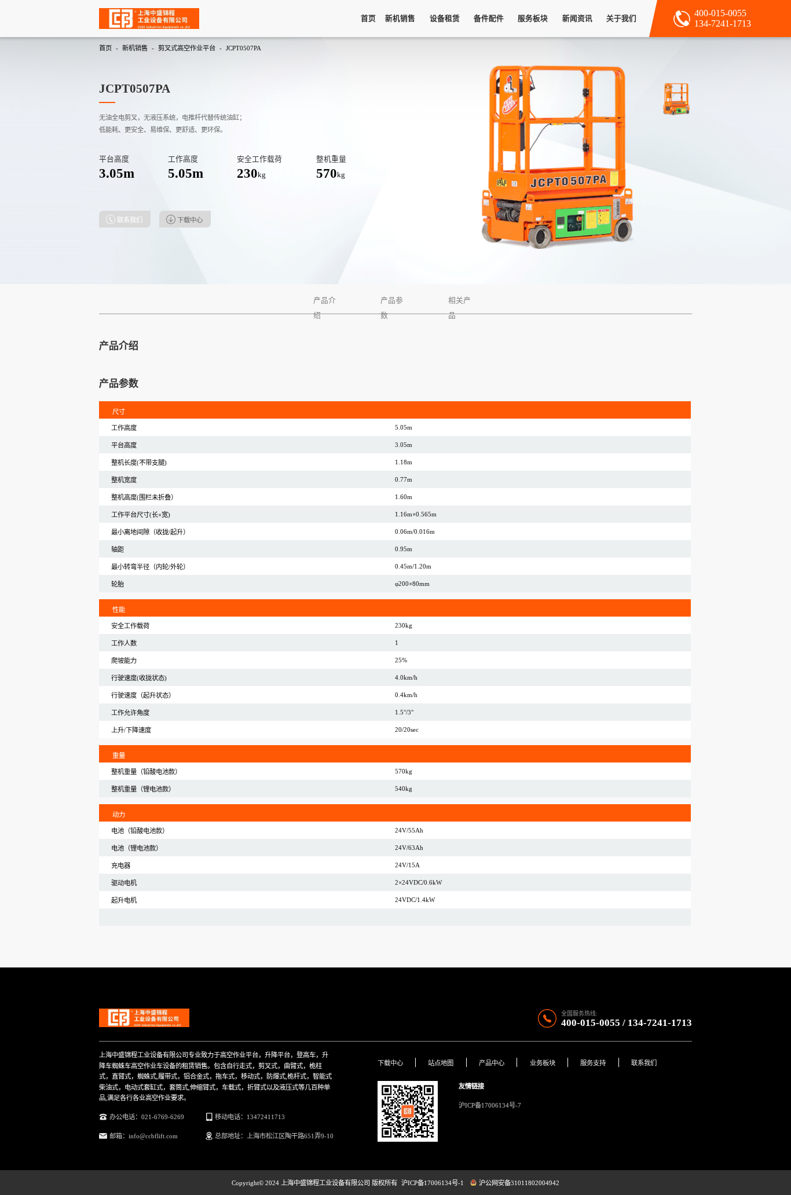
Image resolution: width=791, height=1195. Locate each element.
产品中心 (491, 1063)
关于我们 (621, 18)
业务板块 (542, 1063)
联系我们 (129, 220)
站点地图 (440, 1063)
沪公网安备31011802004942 (519, 1182)
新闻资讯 (577, 18)
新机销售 (400, 18)
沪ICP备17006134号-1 (432, 1182)
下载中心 (390, 1063)
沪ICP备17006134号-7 (490, 1105)
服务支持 (593, 1063)
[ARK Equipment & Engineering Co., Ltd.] (149, 18)
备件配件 (489, 18)
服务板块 (533, 18)
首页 (368, 18)
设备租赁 (445, 18)
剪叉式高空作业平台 (186, 48)
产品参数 (391, 299)
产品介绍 (324, 299)
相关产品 (459, 299)
